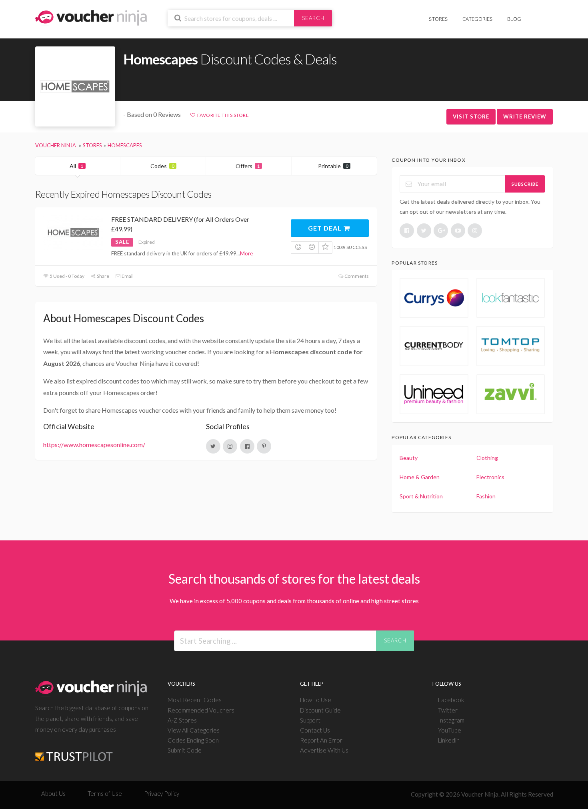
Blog (514, 18)
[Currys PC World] (434, 298)
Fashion (486, 496)
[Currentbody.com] (434, 346)
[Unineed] (434, 394)
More (246, 253)
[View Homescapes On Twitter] (213, 446)
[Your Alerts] (536, 14)
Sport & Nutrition (421, 496)
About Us (53, 793)
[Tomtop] (510, 346)
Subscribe (525, 184)
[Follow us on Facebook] (407, 230)
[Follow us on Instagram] (475, 230)
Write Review (524, 116)
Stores (438, 18)
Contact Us (315, 730)
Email (127, 276)
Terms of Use (105, 793)
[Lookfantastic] (510, 298)
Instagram (451, 720)
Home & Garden (420, 477)
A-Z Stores (182, 720)
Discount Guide (320, 710)
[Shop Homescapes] (75, 87)
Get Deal (325, 228)
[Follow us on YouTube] (458, 230)
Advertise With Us (324, 750)
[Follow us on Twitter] (424, 230)
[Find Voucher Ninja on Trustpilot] (74, 750)
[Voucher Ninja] (91, 17)
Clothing (487, 457)
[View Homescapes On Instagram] (230, 446)
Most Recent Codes (195, 699)
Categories (477, 18)
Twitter (448, 710)
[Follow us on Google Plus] (441, 230)
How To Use (315, 699)
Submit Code (185, 750)
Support (310, 720)
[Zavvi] (510, 394)
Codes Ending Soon (193, 740)
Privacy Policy (161, 793)
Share (102, 276)
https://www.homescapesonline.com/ (94, 444)
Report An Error (321, 740)
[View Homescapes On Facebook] (247, 446)
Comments (356, 276)
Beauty (409, 457)
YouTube (449, 730)
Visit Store (471, 116)
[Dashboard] (548, 14)
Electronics (490, 477)
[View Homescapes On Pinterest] (264, 446)
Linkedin (449, 740)
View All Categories (194, 730)
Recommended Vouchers (201, 710)
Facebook (451, 699)
